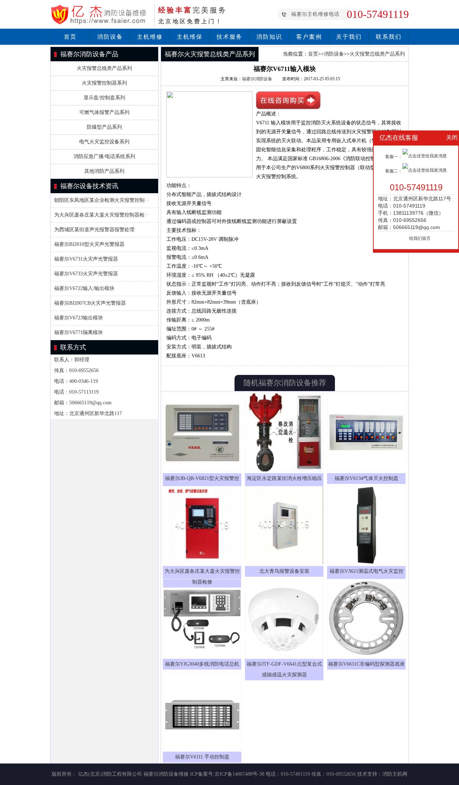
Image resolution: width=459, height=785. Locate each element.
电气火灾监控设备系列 (104, 141)
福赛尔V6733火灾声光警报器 (86, 273)
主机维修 (150, 37)
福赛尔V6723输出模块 (78, 317)
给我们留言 (420, 238)
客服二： (393, 170)
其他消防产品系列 (104, 171)
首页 (70, 37)
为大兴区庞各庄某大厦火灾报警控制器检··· (102, 215)
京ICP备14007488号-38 (239, 774)
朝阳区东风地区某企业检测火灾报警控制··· (102, 200)
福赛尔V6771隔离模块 (78, 332)
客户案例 (309, 37)
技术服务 (229, 37)
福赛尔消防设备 (257, 78)
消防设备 (110, 37)
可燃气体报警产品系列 (104, 112)
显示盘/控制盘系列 (104, 97)
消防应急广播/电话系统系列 (104, 156)
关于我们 (349, 37)
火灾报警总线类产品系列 (104, 68)
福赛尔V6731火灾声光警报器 (86, 259)
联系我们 (389, 37)
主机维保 (190, 37)
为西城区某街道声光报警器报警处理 (94, 229)
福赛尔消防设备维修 (166, 774)
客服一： (393, 156)
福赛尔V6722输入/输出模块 (84, 288)
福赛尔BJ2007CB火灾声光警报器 (90, 303)
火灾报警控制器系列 (104, 83)
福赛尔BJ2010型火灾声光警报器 (89, 244)
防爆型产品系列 (104, 127)
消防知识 (269, 37)
